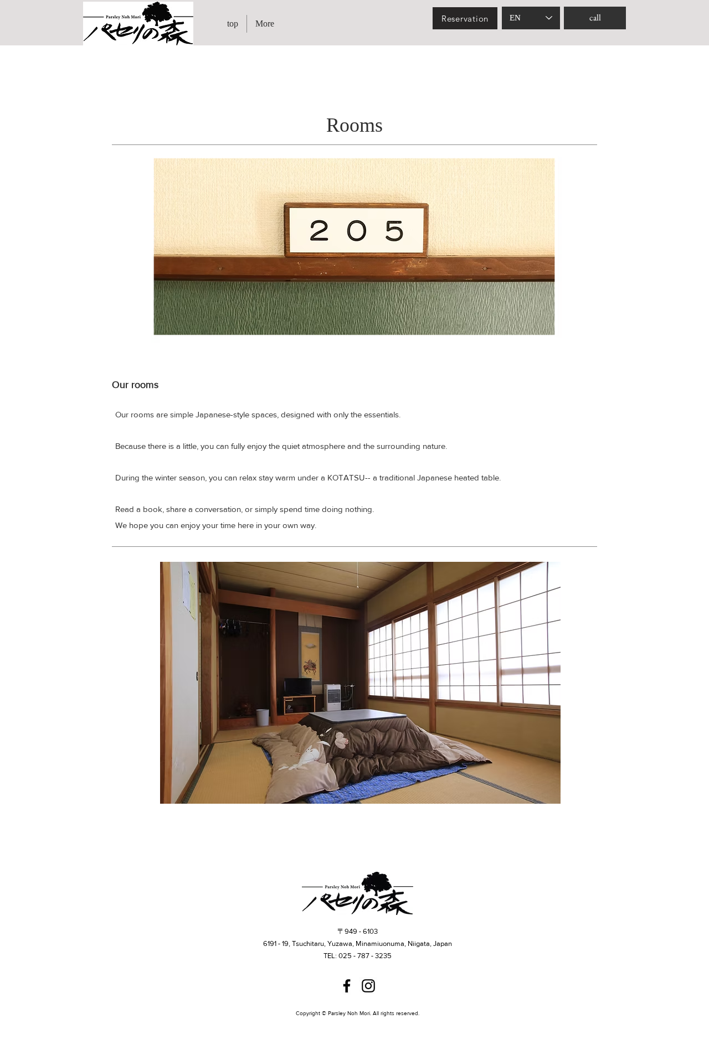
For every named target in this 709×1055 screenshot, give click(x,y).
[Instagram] (368, 986)
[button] (360, 683)
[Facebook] (347, 986)
